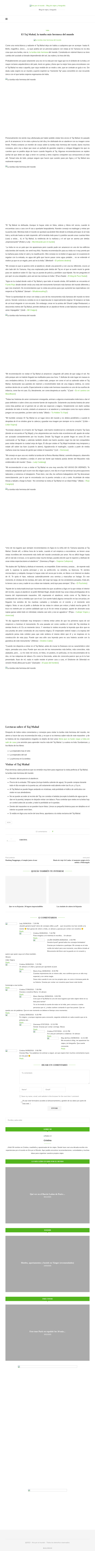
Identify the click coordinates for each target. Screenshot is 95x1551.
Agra (9, 822)
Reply (21, 931)
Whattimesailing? (39, 291)
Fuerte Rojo (10, 285)
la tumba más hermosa (38, 52)
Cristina (23, 840)
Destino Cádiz (46, 641)
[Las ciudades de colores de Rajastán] (69, 889)
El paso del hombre (50, 663)
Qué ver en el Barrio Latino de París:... (47, 1194)
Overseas (64, 450)
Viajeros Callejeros (64, 561)
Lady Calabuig (39, 462)
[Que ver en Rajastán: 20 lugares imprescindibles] (25, 889)
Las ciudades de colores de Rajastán (69, 906)
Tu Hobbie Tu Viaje (59, 413)
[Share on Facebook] (55, 832)
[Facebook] (82, 19)
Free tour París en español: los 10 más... (47, 1331)
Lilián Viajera (10, 425)
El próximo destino (62, 261)
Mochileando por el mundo (43, 242)
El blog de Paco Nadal (77, 276)
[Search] (88, 19)
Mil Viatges (31, 310)
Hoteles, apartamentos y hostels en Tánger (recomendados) (47, 1263)
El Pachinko (82, 583)
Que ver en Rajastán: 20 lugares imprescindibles (26, 906)
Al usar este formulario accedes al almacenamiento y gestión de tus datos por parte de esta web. (54, 1102)
